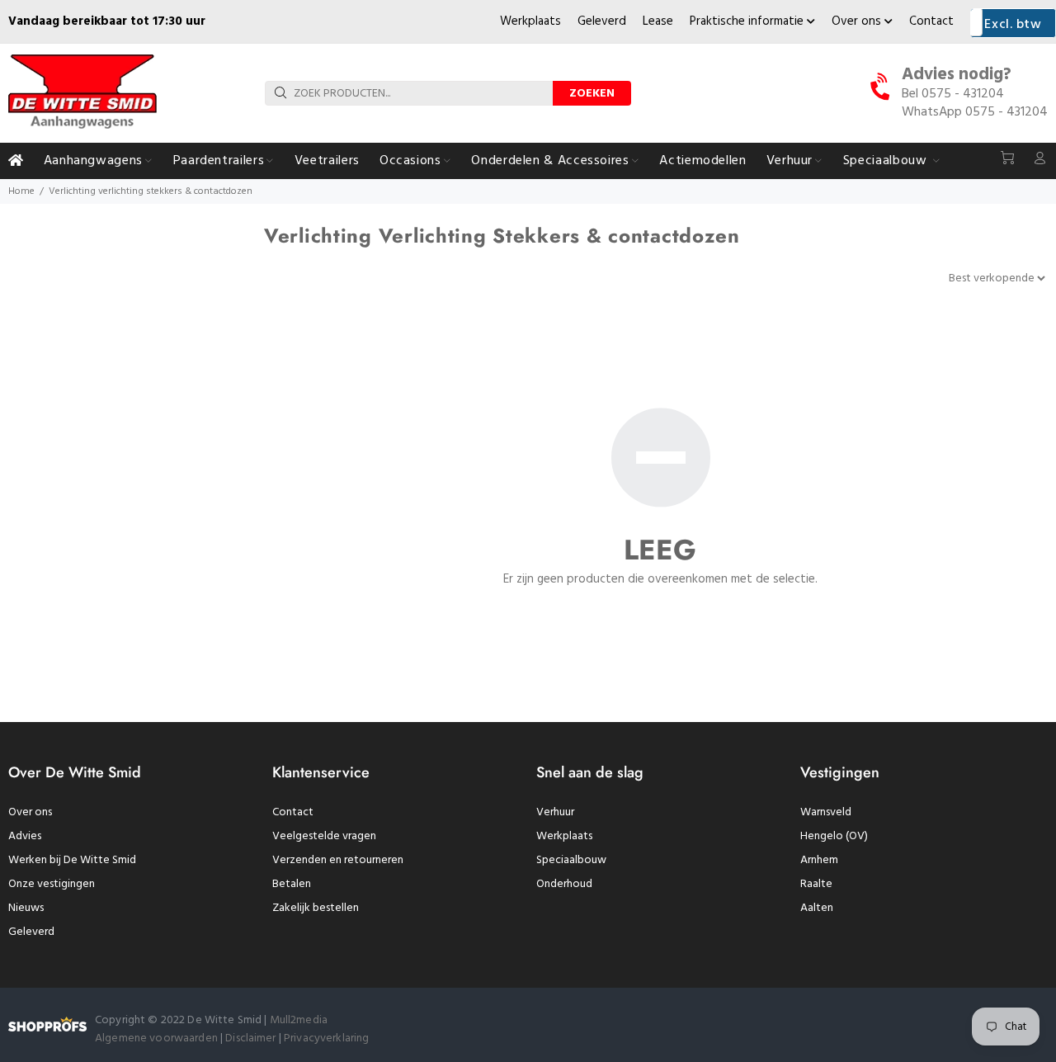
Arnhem (819, 860)
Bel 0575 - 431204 (953, 94)
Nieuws (26, 908)
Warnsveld (825, 812)
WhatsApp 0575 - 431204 (975, 112)
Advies (24, 836)
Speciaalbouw (571, 860)
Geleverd (602, 21)
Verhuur (555, 812)
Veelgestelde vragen (324, 836)
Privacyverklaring (326, 1038)
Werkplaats (530, 21)
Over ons (858, 21)
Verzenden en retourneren (337, 860)
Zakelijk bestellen (315, 908)
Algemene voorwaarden (156, 1038)
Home (21, 191)
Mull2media (299, 1020)
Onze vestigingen (51, 884)
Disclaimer (252, 1038)
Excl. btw (1012, 24)
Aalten (816, 908)
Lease (658, 21)
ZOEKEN (592, 93)
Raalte (816, 884)
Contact (931, 21)
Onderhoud (564, 884)
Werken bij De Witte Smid (72, 860)
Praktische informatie (748, 21)
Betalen (291, 884)
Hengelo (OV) (834, 836)
